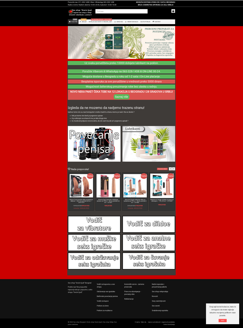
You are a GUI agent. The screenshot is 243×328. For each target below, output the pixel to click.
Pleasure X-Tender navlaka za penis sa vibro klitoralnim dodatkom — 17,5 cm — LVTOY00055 (135, 201)
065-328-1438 (108, 2)
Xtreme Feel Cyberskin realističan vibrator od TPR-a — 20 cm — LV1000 (162, 200)
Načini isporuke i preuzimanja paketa (159, 285)
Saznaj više (121, 96)
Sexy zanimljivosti (159, 301)
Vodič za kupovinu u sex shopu (106, 285)
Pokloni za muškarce (104, 310)
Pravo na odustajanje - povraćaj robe (132, 292)
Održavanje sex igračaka (106, 291)
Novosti (155, 296)
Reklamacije (129, 299)
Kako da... (144, 322)
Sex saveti (156, 306)
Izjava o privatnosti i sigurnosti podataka (161, 322)
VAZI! (222, 320)
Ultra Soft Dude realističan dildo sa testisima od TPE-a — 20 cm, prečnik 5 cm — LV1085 (108, 201)
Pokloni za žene (103, 306)
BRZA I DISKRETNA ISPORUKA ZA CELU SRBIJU (155, 5)
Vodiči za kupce (103, 301)
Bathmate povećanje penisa (107, 296)
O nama (137, 322)
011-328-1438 (83, 2)
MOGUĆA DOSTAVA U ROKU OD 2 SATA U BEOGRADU (155, 2)
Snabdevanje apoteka (160, 310)
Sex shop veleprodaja (160, 291)
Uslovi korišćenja (169, 324)
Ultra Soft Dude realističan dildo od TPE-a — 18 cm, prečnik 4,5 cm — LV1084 (81, 201)
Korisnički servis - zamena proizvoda (134, 285)
